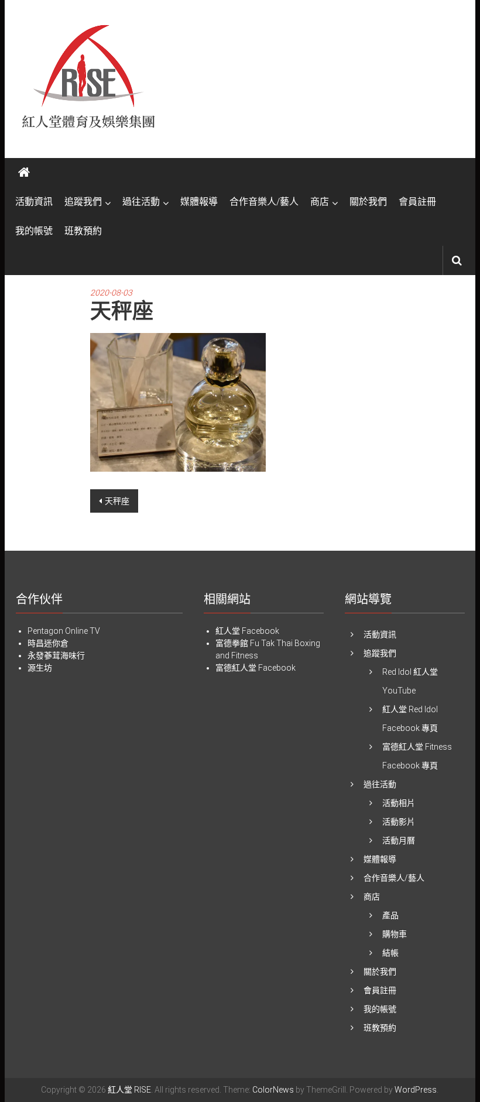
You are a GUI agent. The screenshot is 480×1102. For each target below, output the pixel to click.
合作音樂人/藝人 (264, 201)
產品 (390, 915)
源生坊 (40, 667)
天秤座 (117, 501)
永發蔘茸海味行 (56, 655)
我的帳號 (34, 230)
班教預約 (83, 230)
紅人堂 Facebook (247, 631)
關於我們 (368, 201)
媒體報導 (199, 201)
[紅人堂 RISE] (24, 172)
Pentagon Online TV (64, 631)
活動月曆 (398, 840)
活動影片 (398, 821)
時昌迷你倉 (48, 643)
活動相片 (398, 803)
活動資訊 (34, 201)
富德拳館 (231, 643)
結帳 (390, 952)
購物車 (394, 934)
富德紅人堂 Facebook (255, 667)
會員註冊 (417, 201)
